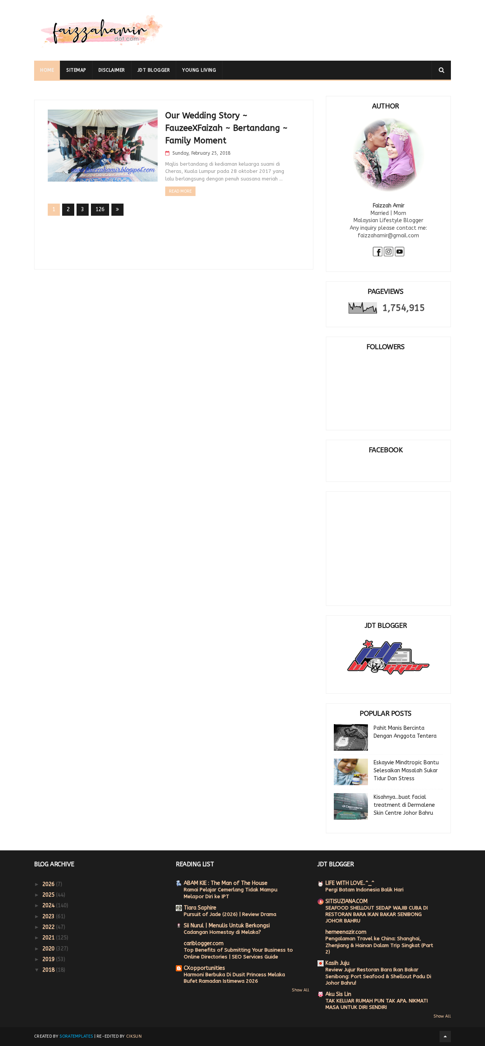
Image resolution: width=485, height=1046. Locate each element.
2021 (49, 938)
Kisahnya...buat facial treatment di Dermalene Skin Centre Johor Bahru (404, 805)
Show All (300, 990)
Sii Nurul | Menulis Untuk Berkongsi (227, 925)
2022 (49, 927)
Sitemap (76, 70)
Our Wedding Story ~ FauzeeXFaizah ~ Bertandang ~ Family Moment (226, 128)
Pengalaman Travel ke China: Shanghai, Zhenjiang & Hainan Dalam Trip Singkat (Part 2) (379, 945)
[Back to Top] (445, 1036)
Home (47, 70)
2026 (49, 884)
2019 (49, 959)
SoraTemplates (76, 1036)
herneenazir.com (345, 932)
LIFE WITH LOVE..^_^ (349, 883)
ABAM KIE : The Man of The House (226, 883)
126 (100, 209)
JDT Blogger (154, 70)
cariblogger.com (204, 943)
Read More (180, 191)
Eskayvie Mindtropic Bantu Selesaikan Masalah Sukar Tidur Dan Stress (406, 770)
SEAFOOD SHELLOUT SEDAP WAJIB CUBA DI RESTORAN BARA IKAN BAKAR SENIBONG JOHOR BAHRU (376, 914)
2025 (49, 895)
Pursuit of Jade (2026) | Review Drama (230, 914)
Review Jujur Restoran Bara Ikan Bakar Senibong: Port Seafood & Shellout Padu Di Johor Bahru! (378, 976)
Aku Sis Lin (338, 994)
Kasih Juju (337, 963)
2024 (49, 905)
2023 (49, 916)
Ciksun (134, 1036)
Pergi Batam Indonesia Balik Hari (364, 889)
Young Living (199, 70)
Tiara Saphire (200, 908)
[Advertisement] (313, 25)
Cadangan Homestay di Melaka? (222, 932)
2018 (49, 970)
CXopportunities (204, 968)
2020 (49, 949)
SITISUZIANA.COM (346, 901)
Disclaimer (112, 70)
